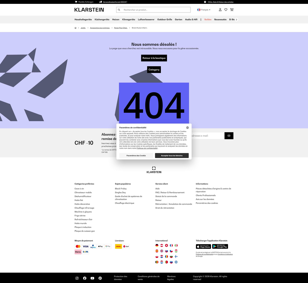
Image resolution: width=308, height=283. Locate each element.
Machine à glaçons (83, 212)
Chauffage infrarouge (84, 208)
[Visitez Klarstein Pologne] (156, 256)
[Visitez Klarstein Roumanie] (166, 256)
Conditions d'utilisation (225, 254)
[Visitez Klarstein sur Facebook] (84, 278)
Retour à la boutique (154, 58)
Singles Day (120, 192)
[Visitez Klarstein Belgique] (156, 262)
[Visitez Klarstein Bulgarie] (171, 256)
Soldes (207, 19)
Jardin (83, 28)
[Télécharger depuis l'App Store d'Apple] (203, 246)
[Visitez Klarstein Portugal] (166, 262)
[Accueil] (78, 28)
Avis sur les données (205, 199)
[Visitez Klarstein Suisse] (166, 245)
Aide (157, 188)
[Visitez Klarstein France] (171, 245)
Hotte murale (81, 223)
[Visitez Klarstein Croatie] (161, 256)
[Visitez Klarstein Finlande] (176, 256)
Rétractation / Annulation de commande (173, 204)
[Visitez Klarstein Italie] (176, 245)
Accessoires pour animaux (100, 28)
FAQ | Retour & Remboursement (169, 192)
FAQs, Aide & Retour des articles (220, 2)
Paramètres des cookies (207, 203)
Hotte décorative (82, 204)
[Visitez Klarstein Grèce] (176, 262)
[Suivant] (236, 19)
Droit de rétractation (164, 208)
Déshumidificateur (83, 196)
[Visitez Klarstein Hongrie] (176, 251)
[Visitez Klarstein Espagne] (156, 251)
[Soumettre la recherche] (119, 9)
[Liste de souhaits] (225, 10)
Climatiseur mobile (83, 192)
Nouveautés (220, 19)
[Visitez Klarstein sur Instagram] (77, 278)
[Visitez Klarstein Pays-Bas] (161, 262)
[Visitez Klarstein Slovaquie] (166, 251)
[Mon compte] (220, 10)
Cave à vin (79, 188)
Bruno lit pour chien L (139, 28)
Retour (158, 200)
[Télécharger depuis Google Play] (220, 246)
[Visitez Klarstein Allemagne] (156, 245)
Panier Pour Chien (121, 28)
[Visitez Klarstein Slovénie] (171, 262)
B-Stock (233, 19)
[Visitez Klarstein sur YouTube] (92, 278)
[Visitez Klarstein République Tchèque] (171, 251)
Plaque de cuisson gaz (85, 231)
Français (204, 10)
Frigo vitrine (80, 215)
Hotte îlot (79, 200)
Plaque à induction (83, 227)
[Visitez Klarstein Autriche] (161, 245)
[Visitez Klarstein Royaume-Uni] (161, 251)
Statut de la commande (166, 196)
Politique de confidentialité (204, 254)
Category (154, 69)
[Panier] (231, 10)
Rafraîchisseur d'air (83, 219)
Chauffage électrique (124, 203)
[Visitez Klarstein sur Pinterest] (100, 278)
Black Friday (120, 188)
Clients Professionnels (206, 195)
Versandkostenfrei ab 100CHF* (115, 2)
